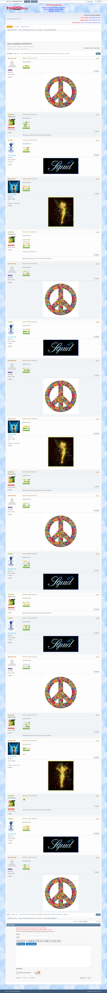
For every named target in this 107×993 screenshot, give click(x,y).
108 (46, 53)
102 (29, 53)
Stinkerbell (12, 179)
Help (88, 991)
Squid (11, 140)
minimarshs (12, 58)
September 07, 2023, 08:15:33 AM (29, 231)
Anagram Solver (59, 9)
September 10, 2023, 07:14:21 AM (29, 656)
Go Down (9, 53)
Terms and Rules (93, 991)
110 (50, 53)
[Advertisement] (53, 36)
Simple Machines (16, 991)
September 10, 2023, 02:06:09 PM (29, 795)
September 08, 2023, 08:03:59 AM (29, 471)
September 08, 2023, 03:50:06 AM (29, 321)
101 (27, 53)
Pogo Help (62, 7)
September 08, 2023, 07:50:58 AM (29, 418)
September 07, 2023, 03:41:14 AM (29, 140)
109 (48, 53)
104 (34, 53)
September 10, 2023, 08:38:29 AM (29, 740)
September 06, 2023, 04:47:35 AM (29, 58)
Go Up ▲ (100, 991)
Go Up (8, 914)
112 (55, 53)
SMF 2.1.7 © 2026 (9, 991)
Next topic (97, 48)
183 (66, 53)
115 (63, 53)
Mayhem (11, 114)
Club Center (55, 7)
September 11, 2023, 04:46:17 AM (29, 857)
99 (22, 53)
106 (39, 53)
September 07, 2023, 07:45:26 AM (29, 178)
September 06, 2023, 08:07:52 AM (29, 114)
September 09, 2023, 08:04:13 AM (29, 594)
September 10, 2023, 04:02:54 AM (29, 618)
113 (58, 53)
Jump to (75, 921)
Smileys (21, 944)
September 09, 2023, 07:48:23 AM (29, 553)
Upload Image (31, 944)
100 (24, 53)
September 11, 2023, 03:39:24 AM (29, 818)
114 (60, 53)
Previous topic (88, 48)
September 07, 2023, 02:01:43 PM (29, 263)
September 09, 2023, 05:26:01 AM (29, 495)
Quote (97, 71)
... (20, 53)
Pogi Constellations (49, 9)
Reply (98, 53)
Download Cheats (46, 7)
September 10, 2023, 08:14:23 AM (29, 714)
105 (37, 53)
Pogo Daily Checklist (53, 11)
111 (53, 53)
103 (32, 53)
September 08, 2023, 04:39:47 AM (29, 360)
